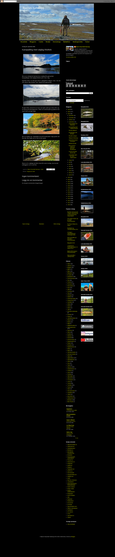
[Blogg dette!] (49, 169)
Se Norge (69, 504)
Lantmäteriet (70, 482)
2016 (69, 192)
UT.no (68, 513)
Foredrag (69, 291)
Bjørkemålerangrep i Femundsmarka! (72, 252)
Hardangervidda (78, 41)
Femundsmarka (71, 278)
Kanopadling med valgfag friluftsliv (73, 127)
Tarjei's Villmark (70, 420)
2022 (69, 179)
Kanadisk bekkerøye (72, 311)
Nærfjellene (66, 41)
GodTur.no (70, 471)
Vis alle (76, 438)
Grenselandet (70, 472)
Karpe (68, 316)
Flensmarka (70, 285)
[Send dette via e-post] (47, 169)
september (71, 122)
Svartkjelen (70, 510)
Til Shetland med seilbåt (71, 410)
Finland (69, 282)
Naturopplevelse (71, 327)
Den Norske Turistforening (70, 452)
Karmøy (69, 314)
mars (70, 170)
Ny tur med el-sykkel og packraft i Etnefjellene (72, 147)
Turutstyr (69, 385)
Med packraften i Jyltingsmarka (71, 256)
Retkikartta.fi (70, 501)
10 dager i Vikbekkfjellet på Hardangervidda (71, 234)
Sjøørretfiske (70, 357)
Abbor (68, 263)
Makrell (69, 320)
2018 (69, 188)
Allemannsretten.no (72, 444)
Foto (68, 293)
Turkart (87, 41)
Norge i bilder (70, 488)
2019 (69, 186)
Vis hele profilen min (71, 57)
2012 (69, 200)
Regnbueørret (70, 341)
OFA (68, 497)
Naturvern (69, 330)
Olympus (69, 336)
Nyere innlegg (25, 224)
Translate (72, 102)
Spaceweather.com (72, 506)
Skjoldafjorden (70, 359)
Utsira (68, 388)
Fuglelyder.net (70, 469)
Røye (68, 350)
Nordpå (48, 41)
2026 (69, 109)
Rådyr (68, 348)
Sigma (69, 356)
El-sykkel (69, 274)
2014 (69, 196)
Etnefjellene (70, 276)
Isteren (69, 307)
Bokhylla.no (70, 450)
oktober (71, 119)
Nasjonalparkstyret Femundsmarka (72, 484)
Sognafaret (69, 409)
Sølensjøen (70, 376)
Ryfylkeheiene (70, 346)
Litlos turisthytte (71, 524)
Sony (68, 363)
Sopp (68, 365)
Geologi (69, 295)
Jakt (68, 309)
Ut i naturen (70, 512)
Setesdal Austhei (71, 352)
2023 (69, 177)
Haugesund (29, 171)
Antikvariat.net (70, 446)
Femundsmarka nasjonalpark (71, 457)
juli (70, 162)
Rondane (69, 345)
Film (68, 280)
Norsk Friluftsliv (71, 495)
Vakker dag (69, 432)
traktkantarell (70, 398)
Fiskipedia (69, 463)
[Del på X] (51, 169)
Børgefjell (69, 273)
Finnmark (69, 284)
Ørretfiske (69, 400)
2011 (69, 202)
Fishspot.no (70, 460)
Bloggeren (33, 41)
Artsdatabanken (71, 448)
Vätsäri (69, 394)
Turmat (69, 383)
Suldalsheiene (70, 368)
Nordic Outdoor (71, 486)
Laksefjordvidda (71, 318)
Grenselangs (57, 41)
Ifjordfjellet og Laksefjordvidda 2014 (72, 229)
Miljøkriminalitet (71, 325)
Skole (33, 171)
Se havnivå (70, 502)
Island (68, 306)
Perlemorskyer (70, 339)
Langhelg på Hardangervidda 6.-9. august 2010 (72, 247)
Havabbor (69, 302)
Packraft (69, 337)
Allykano (69, 265)
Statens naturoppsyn (72, 508)
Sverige (69, 374)
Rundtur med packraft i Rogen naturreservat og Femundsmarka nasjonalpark (72, 214)
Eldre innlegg (57, 224)
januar (70, 174)
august (71, 160)
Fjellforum (69, 465)
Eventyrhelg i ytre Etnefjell (73, 133)
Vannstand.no (70, 515)
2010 (69, 204)
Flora (68, 287)
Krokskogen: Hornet (70, 421)
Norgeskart (70, 493)
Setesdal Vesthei (71, 354)
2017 (69, 190)
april (70, 168)
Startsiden (41, 224)
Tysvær (69, 387)
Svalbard (69, 370)
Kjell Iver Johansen (72, 480)
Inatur (68, 478)
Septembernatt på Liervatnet (73, 140)
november (71, 117)
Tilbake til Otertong (73, 138)
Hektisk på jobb (72, 143)
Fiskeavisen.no (71, 461)
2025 (69, 111)
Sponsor (69, 367)
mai (70, 166)
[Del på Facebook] (52, 169)
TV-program (70, 379)
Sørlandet (69, 378)
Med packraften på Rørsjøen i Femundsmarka (71, 239)
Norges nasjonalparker (71, 491)
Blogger (69, 267)
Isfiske (68, 304)
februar (71, 172)
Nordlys (69, 334)
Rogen (69, 343)
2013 (69, 198)
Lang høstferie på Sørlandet (73, 124)
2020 (69, 183)
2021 (69, 181)
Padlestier (69, 499)
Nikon (68, 332)
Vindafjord (69, 392)
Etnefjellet (69, 455)
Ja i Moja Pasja (70, 425)
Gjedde (69, 296)
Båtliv (68, 269)
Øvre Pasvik (70, 401)
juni (70, 164)
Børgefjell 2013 (71, 243)
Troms (68, 381)
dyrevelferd (70, 396)
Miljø (68, 323)
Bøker (68, 271)
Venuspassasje (71, 390)
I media (41, 41)
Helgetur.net (70, 476)
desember (71, 115)
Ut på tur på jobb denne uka (73, 152)
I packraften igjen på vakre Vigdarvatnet (73, 156)
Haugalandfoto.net (71, 474)
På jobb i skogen (73, 136)
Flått (68, 289)
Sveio (68, 372)
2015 (69, 194)
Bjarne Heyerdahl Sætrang (83, 46)
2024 (69, 113)
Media (68, 321)
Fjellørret (69, 467)
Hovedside (24, 41)
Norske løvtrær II (73, 130)
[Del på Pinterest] (54, 169)
